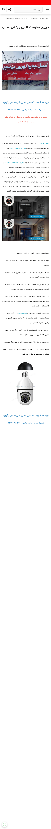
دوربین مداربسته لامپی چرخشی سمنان (15, 18)
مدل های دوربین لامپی (18, 148)
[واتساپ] (4, 824)
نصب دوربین (44, 143)
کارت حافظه (22, 313)
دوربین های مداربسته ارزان (14, 162)
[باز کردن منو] (47, 10)
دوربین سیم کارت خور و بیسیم (40, 18)
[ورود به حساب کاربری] (10, 9)
